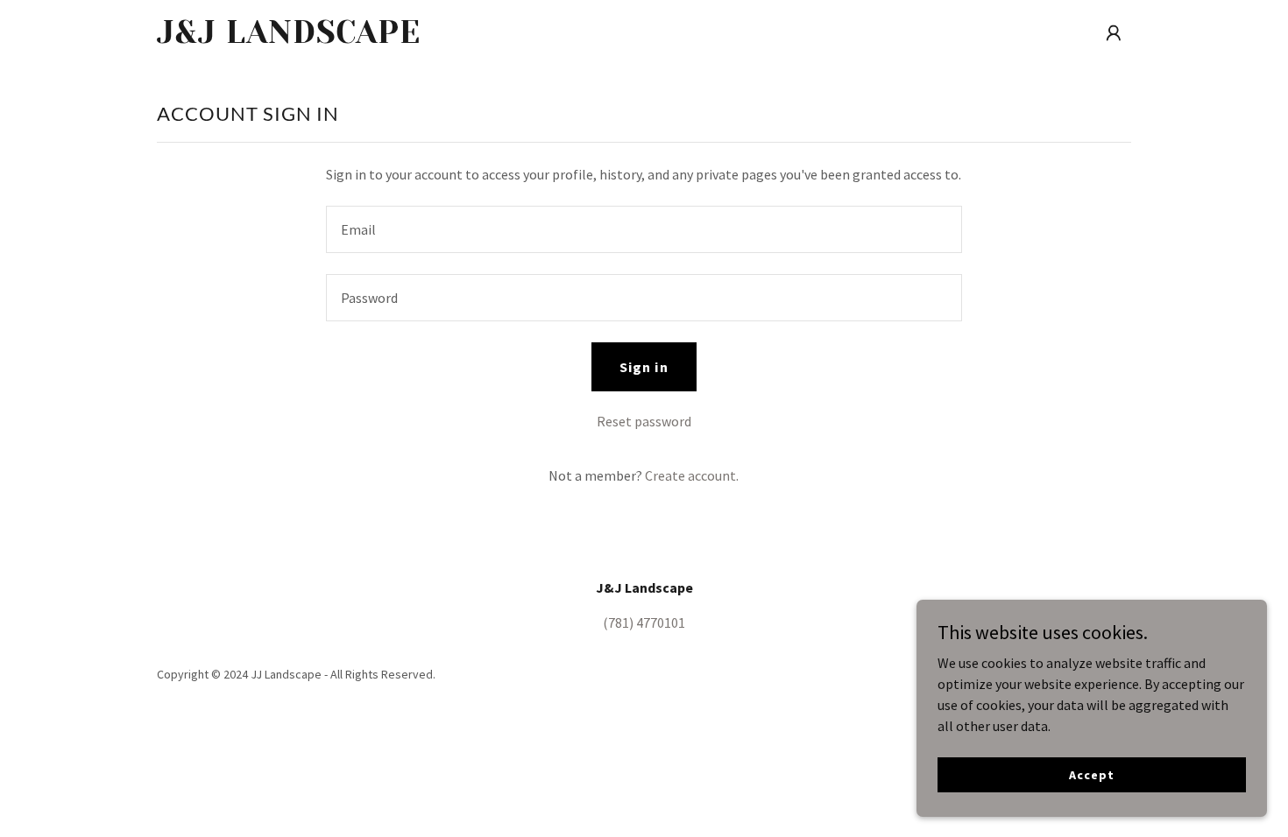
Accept (1091, 774)
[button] (1113, 33)
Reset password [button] (644, 421)
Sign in (643, 367)
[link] (327, 37)
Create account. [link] (692, 475)
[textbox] (643, 229)
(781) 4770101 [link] (644, 622)
